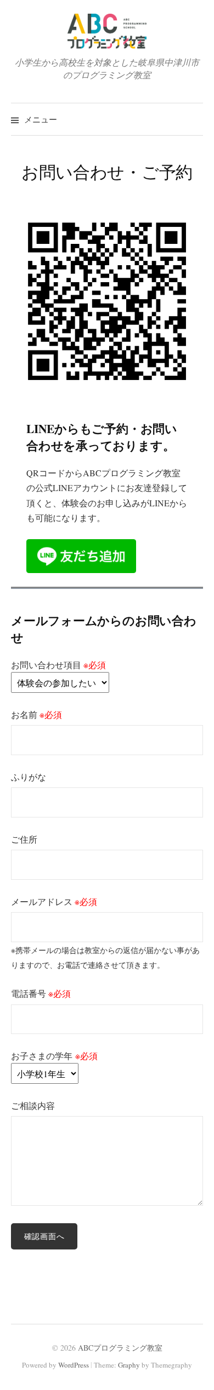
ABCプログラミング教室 (120, 1347)
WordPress (73, 1365)
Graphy (129, 1365)
